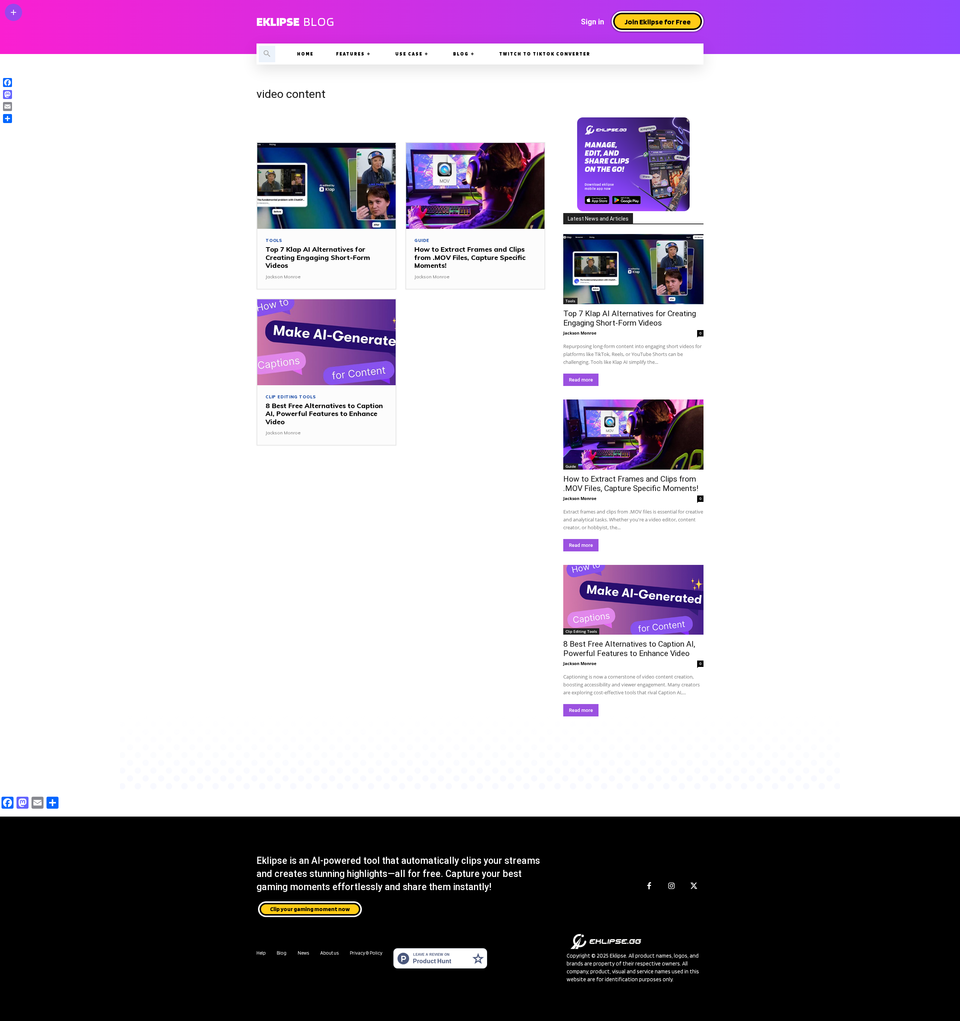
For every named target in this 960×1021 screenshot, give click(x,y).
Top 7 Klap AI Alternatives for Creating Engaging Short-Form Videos (318, 257)
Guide (421, 241)
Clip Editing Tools (291, 397)
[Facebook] (649, 886)
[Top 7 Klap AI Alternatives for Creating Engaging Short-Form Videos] (326, 186)
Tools (274, 241)
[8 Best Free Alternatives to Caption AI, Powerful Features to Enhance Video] (326, 342)
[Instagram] (671, 886)
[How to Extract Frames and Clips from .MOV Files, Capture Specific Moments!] (475, 186)
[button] (267, 54)
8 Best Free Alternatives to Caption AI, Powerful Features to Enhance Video (324, 413)
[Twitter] (694, 886)
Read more (581, 380)
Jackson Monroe (283, 276)
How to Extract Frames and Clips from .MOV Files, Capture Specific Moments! (469, 257)
